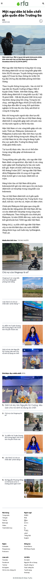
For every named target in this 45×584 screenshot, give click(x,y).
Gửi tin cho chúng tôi (9, 570)
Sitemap (27, 572)
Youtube (5, 560)
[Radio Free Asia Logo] (22, 3)
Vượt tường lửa (29, 567)
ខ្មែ (24, 528)
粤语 (25, 518)
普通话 (26, 515)
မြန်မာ (26, 520)
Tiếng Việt (27, 535)
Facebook (5, 562)
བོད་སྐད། (26, 530)
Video (4, 525)
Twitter (4, 565)
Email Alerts (28, 546)
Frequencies (6, 549)
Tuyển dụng (28, 570)
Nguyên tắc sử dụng (30, 562)
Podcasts (5, 551)
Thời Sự (4, 520)
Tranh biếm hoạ (7, 528)
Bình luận (5, 523)
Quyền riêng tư (29, 565)
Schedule (5, 546)
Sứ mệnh (27, 560)
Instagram (5, 567)
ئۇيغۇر (26, 533)
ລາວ (25, 525)
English (26, 538)
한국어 (26, 523)
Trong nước (6, 515)
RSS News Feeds (29, 549)
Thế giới (4, 518)
